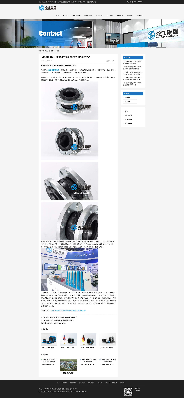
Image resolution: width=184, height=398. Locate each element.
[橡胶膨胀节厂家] (47, 8)
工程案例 (110, 15)
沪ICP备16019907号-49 (73, 391)
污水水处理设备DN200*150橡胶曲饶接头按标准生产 (68, 310)
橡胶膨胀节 (76, 15)
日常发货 (127, 101)
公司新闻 (127, 97)
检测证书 (120, 15)
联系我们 (140, 15)
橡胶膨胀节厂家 (54, 391)
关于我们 (66, 15)
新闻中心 (130, 15)
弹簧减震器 (99, 15)
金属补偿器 (88, 15)
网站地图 (84, 391)
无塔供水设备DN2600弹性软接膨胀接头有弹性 (59, 320)
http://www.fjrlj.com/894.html (56, 323)
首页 (57, 15)
